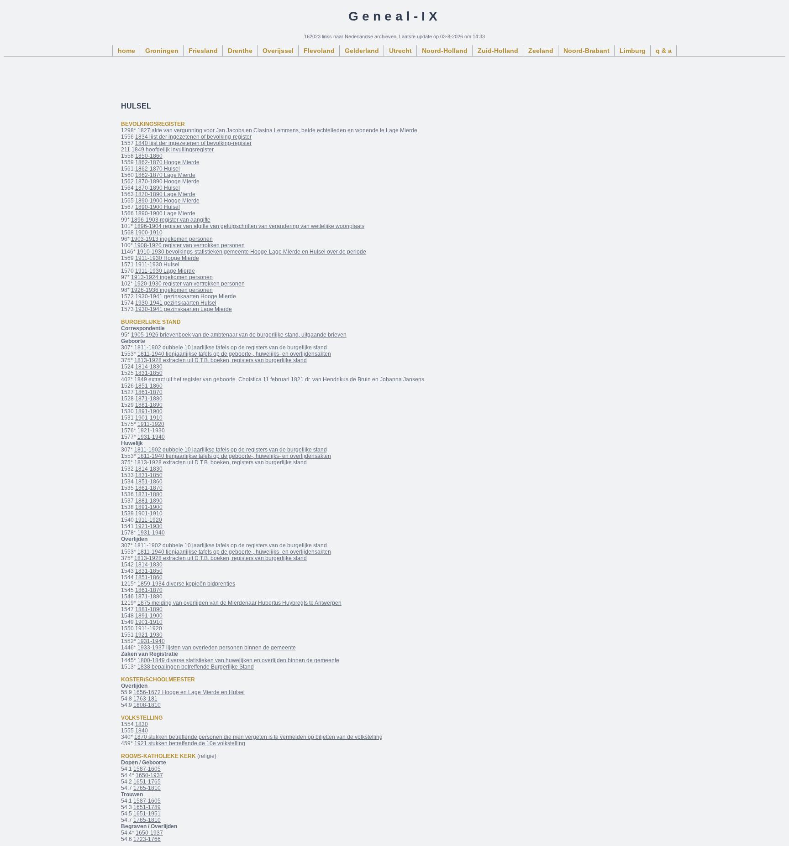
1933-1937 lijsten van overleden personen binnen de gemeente (216, 647)
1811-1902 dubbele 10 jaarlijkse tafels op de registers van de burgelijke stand (230, 347)
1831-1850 (149, 373)
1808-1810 (147, 705)
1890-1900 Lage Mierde (165, 213)
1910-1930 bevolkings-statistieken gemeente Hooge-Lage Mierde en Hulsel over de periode (251, 252)
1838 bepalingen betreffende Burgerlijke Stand (195, 667)
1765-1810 (147, 788)
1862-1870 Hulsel (157, 169)
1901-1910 (149, 418)
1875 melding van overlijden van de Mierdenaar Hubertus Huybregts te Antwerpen (239, 603)
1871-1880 (149, 398)
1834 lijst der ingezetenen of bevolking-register (193, 137)
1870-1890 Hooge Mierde (167, 181)
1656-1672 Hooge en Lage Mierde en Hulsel (189, 692)
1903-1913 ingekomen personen (172, 239)
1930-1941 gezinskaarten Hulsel (175, 303)
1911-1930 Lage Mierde (165, 271)
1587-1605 (147, 769)
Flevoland (319, 50)
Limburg (633, 50)
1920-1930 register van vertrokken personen (189, 283)
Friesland (203, 50)
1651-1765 (147, 782)
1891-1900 (149, 411)
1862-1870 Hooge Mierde (167, 162)
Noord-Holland (445, 50)
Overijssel (278, 50)
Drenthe (240, 50)
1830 (141, 724)
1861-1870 (149, 392)
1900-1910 (149, 232)
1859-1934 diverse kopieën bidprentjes (186, 584)
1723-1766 (147, 839)
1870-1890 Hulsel (157, 188)
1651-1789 (147, 807)
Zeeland (540, 50)
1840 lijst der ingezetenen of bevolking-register (193, 143)
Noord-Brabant (586, 50)
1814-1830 (149, 366)
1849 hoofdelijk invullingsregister (173, 149)
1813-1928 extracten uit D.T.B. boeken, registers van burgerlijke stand (220, 360)
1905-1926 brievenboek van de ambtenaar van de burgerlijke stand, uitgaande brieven (239, 335)
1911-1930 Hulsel (157, 264)
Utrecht (400, 50)
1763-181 (145, 698)
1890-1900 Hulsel (157, 207)
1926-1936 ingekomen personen (172, 290)
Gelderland (362, 50)
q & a (664, 50)
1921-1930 (151, 430)
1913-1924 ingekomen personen (172, 277)
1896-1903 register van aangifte (170, 220)
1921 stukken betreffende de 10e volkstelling (189, 743)
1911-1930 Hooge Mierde (167, 258)
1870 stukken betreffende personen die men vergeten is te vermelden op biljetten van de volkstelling (258, 737)
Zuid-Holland (498, 50)
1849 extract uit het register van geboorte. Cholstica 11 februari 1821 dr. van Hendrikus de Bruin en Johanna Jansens (279, 379)
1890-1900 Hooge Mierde (167, 200)
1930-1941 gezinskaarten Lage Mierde (183, 309)
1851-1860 (149, 386)
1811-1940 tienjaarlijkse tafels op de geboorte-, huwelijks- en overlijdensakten (234, 354)
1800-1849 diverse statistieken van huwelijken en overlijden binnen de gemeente (238, 660)
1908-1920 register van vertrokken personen (189, 245)
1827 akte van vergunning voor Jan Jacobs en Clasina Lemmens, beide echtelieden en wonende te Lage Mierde (277, 130)
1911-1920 (150, 424)
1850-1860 (149, 156)
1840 (141, 730)
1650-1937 (149, 775)
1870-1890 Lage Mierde (165, 194)
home (126, 50)
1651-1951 (147, 813)
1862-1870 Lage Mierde (165, 175)
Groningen (162, 50)
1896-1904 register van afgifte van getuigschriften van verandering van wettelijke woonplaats (249, 226)
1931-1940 (151, 437)
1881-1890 (149, 405)
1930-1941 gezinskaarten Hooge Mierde (185, 296)
